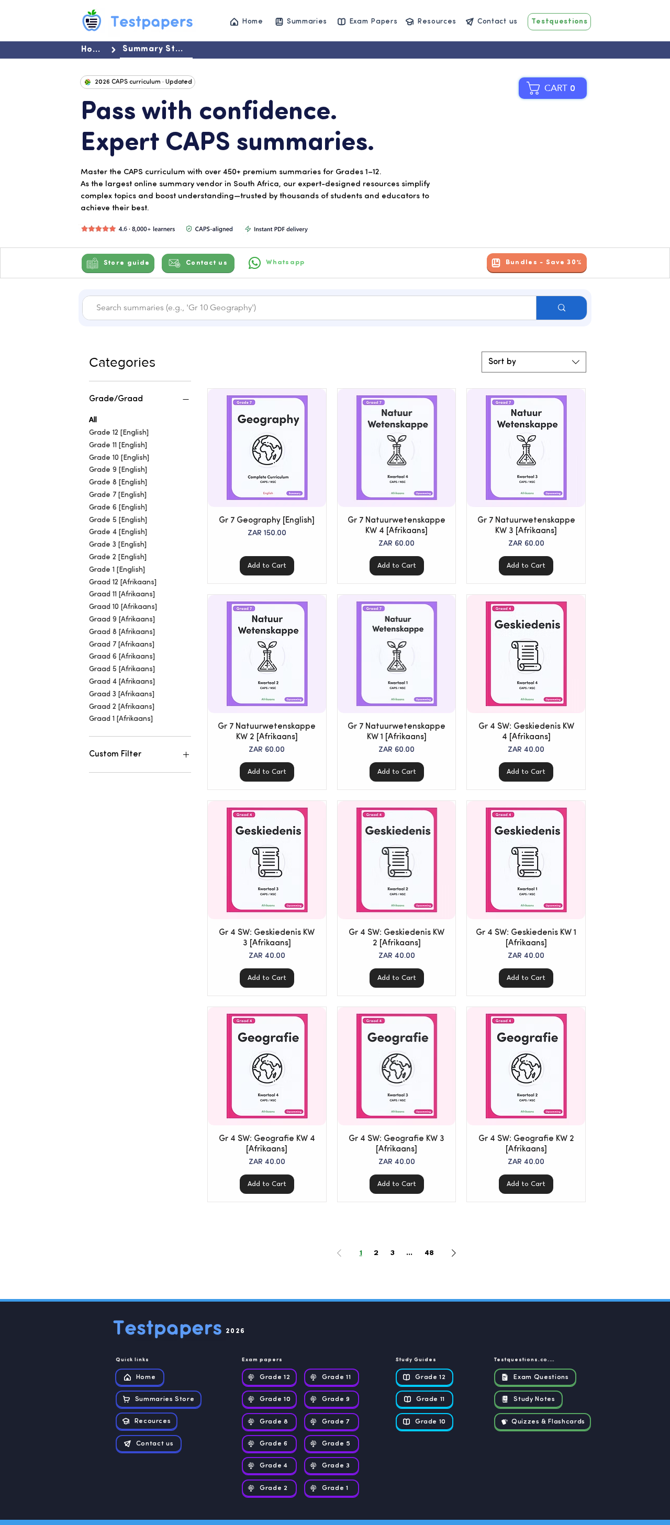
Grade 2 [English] (118, 557)
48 (429, 1253)
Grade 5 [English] (118, 520)
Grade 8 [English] (118, 483)
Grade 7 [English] (118, 495)
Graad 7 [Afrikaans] (121, 645)
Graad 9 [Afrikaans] (122, 620)
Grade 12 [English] (119, 433)
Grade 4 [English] (118, 532)
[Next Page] (454, 1253)
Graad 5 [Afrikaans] (122, 669)
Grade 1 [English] (117, 570)
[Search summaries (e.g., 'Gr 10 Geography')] (561, 308)
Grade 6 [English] (118, 508)
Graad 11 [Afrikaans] (122, 594)
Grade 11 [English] (118, 445)
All (93, 420)
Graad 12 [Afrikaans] (123, 582)
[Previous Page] (339, 1253)
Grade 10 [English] (119, 458)
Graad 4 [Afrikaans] (122, 682)
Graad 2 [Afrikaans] (121, 707)
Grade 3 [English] (118, 545)
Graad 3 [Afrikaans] (121, 694)
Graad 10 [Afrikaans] (123, 607)
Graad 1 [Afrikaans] (121, 719)
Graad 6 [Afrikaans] (122, 657)
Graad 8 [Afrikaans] (122, 632)
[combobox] (534, 362)
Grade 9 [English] (118, 470)
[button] (557, 88)
